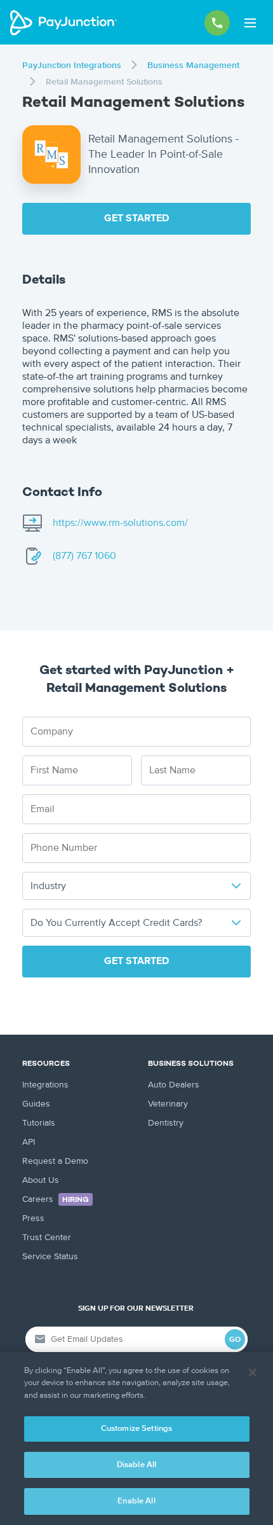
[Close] (253, 1372)
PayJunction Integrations (71, 65)
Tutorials (38, 1123)
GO (235, 1340)
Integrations (45, 1084)
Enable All (136, 1501)
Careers (55, 1199)
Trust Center (46, 1237)
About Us (40, 1180)
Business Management (193, 65)
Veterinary (168, 1104)
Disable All (136, 1465)
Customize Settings (136, 1429)
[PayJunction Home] (63, 23)
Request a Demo (55, 1161)
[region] (136, 1438)
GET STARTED (136, 219)
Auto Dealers (173, 1084)
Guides (36, 1104)
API (28, 1142)
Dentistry (165, 1123)
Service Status (50, 1256)
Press (33, 1218)
